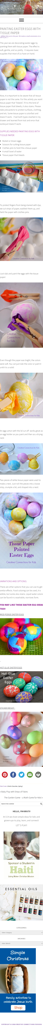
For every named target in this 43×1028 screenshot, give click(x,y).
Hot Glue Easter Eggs (11, 667)
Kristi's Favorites (13, 786)
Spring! (20, 786)
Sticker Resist (7, 708)
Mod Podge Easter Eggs (12, 614)
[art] (21, 7)
